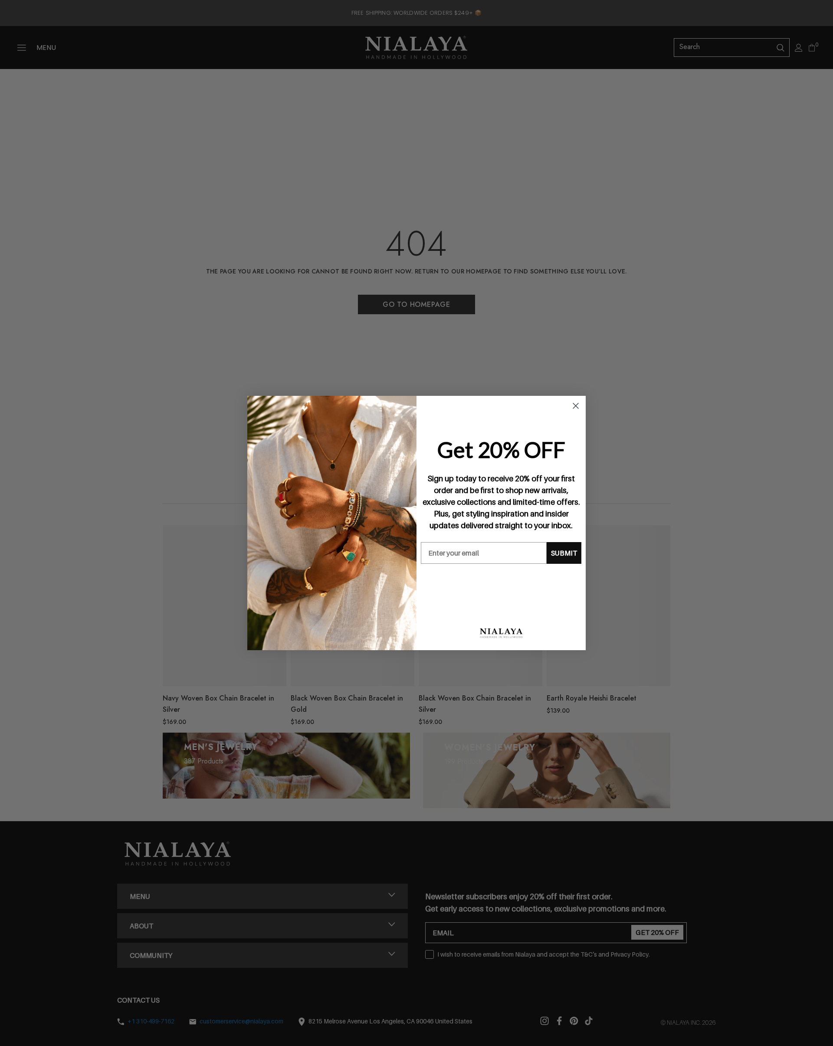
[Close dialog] (575, 405)
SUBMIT (564, 553)
